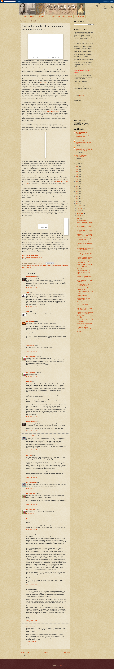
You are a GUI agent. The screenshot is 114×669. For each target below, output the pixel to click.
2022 (77, 176)
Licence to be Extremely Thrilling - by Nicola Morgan (84, 242)
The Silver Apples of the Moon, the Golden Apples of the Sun (84, 150)
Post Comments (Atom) (34, 656)
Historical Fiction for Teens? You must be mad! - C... (84, 269)
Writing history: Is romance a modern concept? (84, 324)
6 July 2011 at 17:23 (31, 488)
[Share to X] (50, 263)
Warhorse (28, 267)
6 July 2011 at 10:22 (31, 340)
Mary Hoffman (30, 321)
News (70, 16)
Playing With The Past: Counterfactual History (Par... (85, 328)
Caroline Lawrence (31, 276)
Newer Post (24, 652)
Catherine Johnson (31, 436)
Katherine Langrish (31, 356)
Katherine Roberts (56, 265)
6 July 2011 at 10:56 (31, 351)
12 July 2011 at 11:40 (31, 621)
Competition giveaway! (82, 220)
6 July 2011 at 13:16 (31, 416)
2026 (77, 166)
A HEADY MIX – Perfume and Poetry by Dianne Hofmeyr (84, 235)
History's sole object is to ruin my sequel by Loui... (84, 223)
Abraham (28, 265)
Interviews (61, 16)
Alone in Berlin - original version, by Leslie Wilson (85, 249)
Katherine (29, 381)
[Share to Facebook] (51, 263)
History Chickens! (81, 302)
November (80, 208)
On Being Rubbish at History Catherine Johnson (84, 284)
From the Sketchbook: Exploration (82, 305)
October (79, 210)
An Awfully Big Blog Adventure (81, 133)
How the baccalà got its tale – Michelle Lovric (84, 298)
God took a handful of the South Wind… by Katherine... (85, 312)
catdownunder (30, 345)
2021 (77, 179)
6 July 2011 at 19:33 (31, 504)
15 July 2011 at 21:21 (31, 641)
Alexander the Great (37, 265)
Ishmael (49, 265)
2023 (77, 174)
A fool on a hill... (80, 141)
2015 (77, 194)
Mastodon (81, 95)
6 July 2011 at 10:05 (31, 306)
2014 (77, 196)
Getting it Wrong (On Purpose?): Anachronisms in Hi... (85, 320)
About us (33, 16)
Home (24, 16)
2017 (77, 189)
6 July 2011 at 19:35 (31, 513)
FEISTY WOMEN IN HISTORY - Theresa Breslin (85, 265)
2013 (77, 198)
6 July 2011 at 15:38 (31, 431)
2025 (77, 169)
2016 (77, 191)
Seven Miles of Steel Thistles (84, 148)
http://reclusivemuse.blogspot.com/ (32, 257)
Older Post (66, 652)
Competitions (79, 16)
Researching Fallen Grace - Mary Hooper (84, 288)
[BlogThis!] (48, 263)
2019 (77, 184)
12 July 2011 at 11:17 (31, 584)
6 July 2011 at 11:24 (31, 367)
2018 (77, 186)
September (80, 213)
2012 (77, 201)
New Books (42, 16)
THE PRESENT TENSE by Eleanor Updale (84, 238)
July (78, 218)
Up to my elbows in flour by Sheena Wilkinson (82, 135)
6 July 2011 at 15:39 (31, 450)
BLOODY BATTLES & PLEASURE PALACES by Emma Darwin (84, 253)
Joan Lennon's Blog (81, 155)
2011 (77, 203)
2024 (77, 171)
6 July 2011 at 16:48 (31, 477)
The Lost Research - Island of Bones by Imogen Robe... (84, 258)
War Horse (43, 82)
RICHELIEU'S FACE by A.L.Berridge (83, 261)
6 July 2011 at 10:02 (31, 287)
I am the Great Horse (53, 111)
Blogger (60, 665)
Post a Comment (29, 645)
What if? (79, 245)
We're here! (80, 331)
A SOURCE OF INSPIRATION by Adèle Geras (84, 309)
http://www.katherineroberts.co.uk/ (32, 255)
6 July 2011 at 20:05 (31, 529)
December (80, 205)
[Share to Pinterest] (53, 263)
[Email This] (46, 263)
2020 (77, 181)
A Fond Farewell (80, 156)
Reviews (52, 16)
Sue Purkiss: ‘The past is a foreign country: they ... (84, 277)
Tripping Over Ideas (82, 295)
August (79, 215)
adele (27, 292)
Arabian (44, 265)
